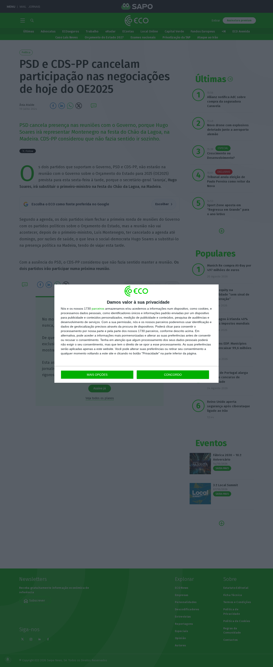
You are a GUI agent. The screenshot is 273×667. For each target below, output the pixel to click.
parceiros (98, 308)
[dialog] (136, 333)
